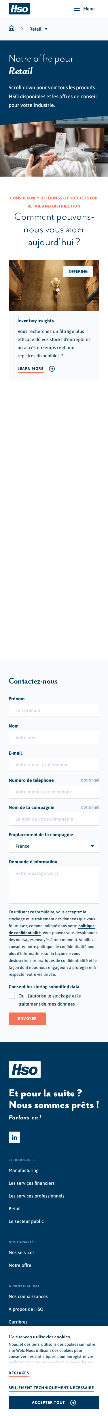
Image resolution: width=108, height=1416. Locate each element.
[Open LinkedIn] (14, 1137)
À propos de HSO (26, 1309)
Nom (14, 725)
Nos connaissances (28, 1296)
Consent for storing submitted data (44, 986)
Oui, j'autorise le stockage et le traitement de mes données (49, 999)
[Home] (19, 8)
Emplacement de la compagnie (41, 834)
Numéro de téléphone (54, 780)
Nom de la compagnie (54, 807)
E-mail (15, 753)
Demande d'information (33, 861)
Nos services (22, 1252)
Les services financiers (32, 1183)
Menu (89, 8)
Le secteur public (26, 1221)
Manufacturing (24, 1170)
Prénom (17, 698)
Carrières (18, 1321)
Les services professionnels (37, 1195)
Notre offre (20, 1265)
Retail (15, 1208)
